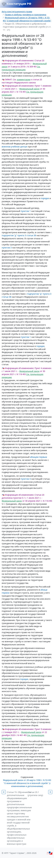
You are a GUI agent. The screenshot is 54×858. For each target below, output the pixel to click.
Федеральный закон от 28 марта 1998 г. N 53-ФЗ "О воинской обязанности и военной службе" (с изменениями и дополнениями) (27, 783)
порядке (45, 198)
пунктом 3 (7, 247)
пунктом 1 (26, 211)
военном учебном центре (14, 146)
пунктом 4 (26, 478)
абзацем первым (38, 457)
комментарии (23, 79)
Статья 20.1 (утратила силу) (35, 794)
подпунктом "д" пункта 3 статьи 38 (19, 235)
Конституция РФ (18, 4)
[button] (50, 4)
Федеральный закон (29, 88)
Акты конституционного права (17, 11)
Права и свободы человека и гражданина (25, 14)
